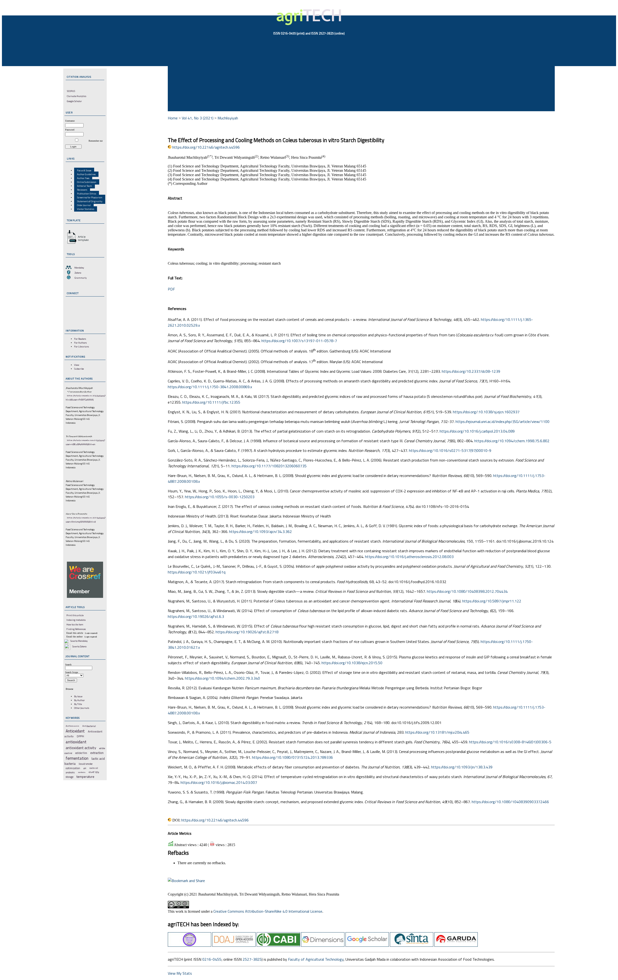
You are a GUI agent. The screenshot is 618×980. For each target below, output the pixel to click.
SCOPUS (71, 91)
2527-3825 (252, 959)
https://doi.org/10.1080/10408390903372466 (510, 802)
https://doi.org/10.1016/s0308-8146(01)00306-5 (510, 742)
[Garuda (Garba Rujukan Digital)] (456, 945)
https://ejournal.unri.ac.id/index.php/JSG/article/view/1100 (502, 421)
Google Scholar (74, 101)
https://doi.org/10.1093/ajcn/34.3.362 (260, 531)
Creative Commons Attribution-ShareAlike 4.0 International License (267, 911)
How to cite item (74, 624)
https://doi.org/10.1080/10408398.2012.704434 (467, 591)
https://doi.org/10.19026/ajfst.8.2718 (247, 632)
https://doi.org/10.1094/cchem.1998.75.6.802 (511, 441)
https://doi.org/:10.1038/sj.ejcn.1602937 (486, 412)
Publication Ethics (86, 193)
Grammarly (81, 278)
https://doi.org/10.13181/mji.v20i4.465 (437, 732)
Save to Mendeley (79, 641)
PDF (171, 289)
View (76, 365)
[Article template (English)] (76, 244)
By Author (79, 700)
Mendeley (79, 267)
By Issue (78, 696)
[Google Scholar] (367, 945)
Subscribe (79, 369)
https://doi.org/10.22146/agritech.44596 (206, 147)
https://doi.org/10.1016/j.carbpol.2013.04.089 (477, 431)
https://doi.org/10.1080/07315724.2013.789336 (292, 757)
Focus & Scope (84, 170)
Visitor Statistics (85, 209)
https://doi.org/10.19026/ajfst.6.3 (196, 616)
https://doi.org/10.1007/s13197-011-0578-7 (299, 341)
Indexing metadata (76, 620)
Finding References (76, 629)
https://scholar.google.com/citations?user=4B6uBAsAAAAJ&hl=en (85, 442)
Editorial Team (84, 186)
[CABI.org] (278, 945)
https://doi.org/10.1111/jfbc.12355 (211, 402)
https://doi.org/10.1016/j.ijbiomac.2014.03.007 (219, 782)
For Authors (80, 343)
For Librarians (81, 346)
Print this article (75, 615)
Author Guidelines (86, 174)
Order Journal (84, 205)
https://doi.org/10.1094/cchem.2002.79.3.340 (222, 678)
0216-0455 (211, 959)
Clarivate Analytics (76, 96)
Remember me (96, 140)
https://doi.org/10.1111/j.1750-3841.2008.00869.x (210, 387)
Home (173, 118)
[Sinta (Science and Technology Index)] (411, 945)
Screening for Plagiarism (89, 197)
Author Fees (83, 178)
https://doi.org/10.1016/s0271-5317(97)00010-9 (450, 450)
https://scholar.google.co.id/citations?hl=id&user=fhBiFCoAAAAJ (85, 397)
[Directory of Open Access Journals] (234, 945)
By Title (78, 704)
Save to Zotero (79, 646)
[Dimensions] (322, 945)
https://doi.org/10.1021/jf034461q (196, 572)
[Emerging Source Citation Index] (189, 945)
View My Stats (180, 973)
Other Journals (81, 708)
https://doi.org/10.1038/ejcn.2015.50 (352, 663)
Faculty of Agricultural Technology (316, 959)
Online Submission (86, 182)
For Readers (80, 339)
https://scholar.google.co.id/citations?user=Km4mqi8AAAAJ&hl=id (85, 520)
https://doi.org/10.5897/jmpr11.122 (491, 601)
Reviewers (82, 190)
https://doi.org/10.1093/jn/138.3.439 (461, 767)
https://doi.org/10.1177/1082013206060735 (269, 466)
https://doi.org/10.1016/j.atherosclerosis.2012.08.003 (409, 556)
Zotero (78, 273)
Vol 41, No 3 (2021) (197, 118)
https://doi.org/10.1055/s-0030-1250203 (219, 497)
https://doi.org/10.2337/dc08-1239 (471, 371)
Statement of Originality (89, 201)
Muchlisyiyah (228, 118)
